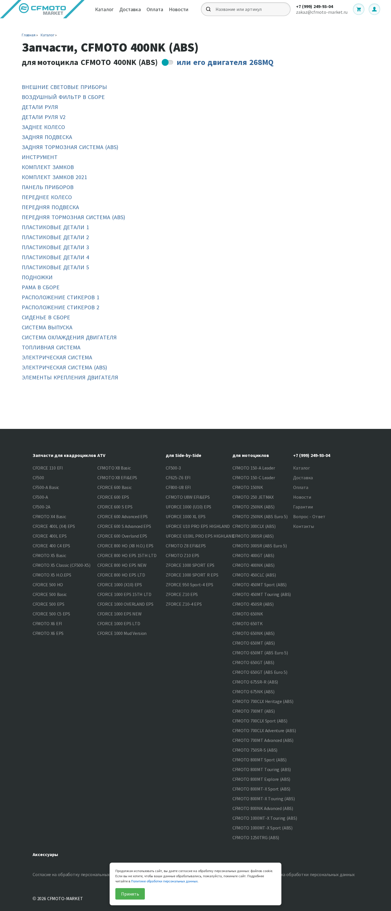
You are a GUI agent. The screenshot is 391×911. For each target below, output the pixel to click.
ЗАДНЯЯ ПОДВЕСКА (47, 136)
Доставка (130, 9)
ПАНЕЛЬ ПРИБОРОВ (48, 187)
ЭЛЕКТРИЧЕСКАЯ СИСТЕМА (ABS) (64, 367)
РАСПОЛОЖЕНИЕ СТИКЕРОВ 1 (60, 297)
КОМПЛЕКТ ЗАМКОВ (48, 167)
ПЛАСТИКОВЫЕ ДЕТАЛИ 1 (55, 227)
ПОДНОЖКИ (37, 277)
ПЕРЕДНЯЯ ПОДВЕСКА (50, 207)
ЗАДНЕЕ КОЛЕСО (43, 126)
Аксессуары (45, 854)
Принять (130, 894)
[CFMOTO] (42, 9)
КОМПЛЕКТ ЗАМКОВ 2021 (54, 177)
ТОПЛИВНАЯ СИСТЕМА (51, 347)
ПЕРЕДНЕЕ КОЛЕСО (47, 197)
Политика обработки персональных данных (310, 874)
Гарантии (303, 507)
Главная (28, 34)
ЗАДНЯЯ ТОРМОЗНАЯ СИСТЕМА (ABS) (70, 146)
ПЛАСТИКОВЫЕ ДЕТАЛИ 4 (55, 257)
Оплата (155, 9)
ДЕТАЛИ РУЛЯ (40, 106)
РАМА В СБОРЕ (41, 287)
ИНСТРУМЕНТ (40, 157)
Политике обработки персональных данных (164, 881)
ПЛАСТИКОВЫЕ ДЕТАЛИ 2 (55, 237)
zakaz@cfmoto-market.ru (321, 12)
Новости (178, 9)
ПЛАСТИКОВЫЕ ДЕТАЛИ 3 (55, 247)
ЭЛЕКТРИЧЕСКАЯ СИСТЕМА (57, 357)
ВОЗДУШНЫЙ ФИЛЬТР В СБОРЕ (63, 96)
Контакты (303, 526)
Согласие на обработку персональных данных (79, 874)
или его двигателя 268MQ (225, 62)
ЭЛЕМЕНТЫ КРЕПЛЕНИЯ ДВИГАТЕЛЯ (70, 377)
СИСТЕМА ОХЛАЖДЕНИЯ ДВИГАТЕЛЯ (69, 337)
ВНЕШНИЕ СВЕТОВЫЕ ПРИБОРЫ (64, 86)
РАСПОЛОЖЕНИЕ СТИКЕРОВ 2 (60, 307)
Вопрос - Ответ (309, 516)
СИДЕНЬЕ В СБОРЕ (46, 317)
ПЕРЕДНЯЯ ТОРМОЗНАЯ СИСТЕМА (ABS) (73, 217)
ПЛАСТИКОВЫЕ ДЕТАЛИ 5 (55, 267)
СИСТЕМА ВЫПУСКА (47, 327)
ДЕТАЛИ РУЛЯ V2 (44, 116)
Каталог (104, 9)
